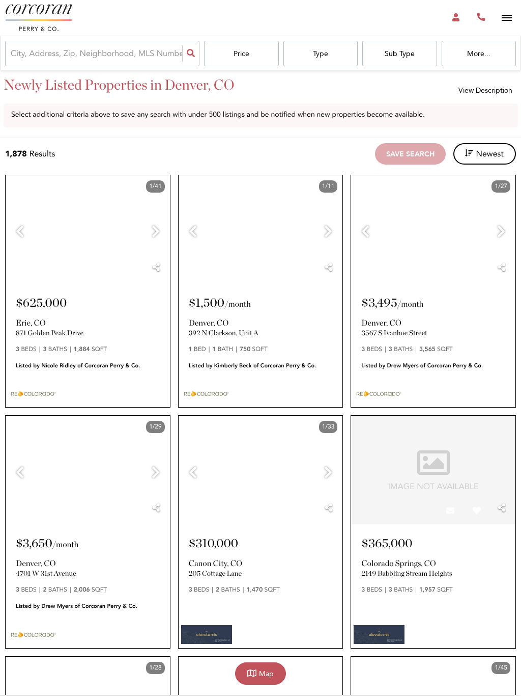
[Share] (156, 267)
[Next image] (155, 233)
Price (241, 54)
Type (320, 54)
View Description (485, 90)
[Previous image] (20, 233)
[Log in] (455, 18)
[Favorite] (131, 270)
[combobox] (12, 53)
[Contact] (105, 270)
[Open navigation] (506, 18)
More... (478, 54)
